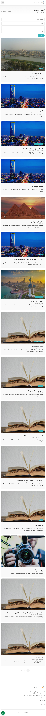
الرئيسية (9, 11)
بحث (41, 35)
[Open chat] (3, 713)
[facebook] (44, 704)
